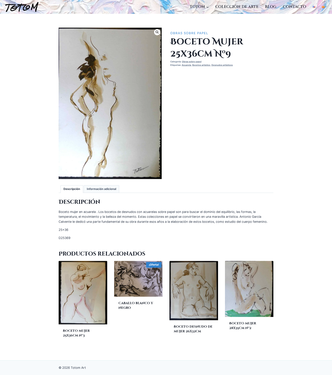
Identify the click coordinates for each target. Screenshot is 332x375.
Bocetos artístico (201, 65)
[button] (157, 32)
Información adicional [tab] (101, 189)
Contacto (294, 6)
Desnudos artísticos (222, 65)
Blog (270, 6)
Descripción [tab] (71, 189)
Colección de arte (237, 6)
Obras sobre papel (189, 33)
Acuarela (186, 65)
